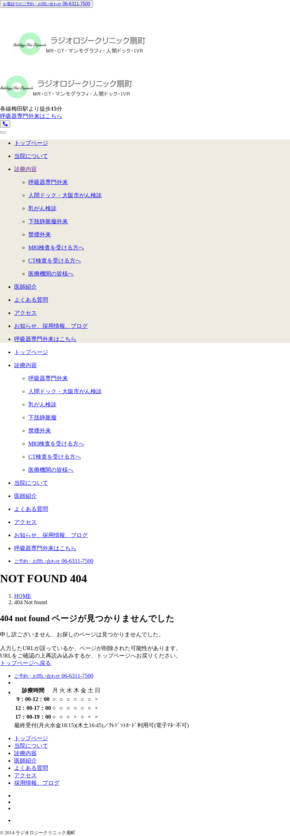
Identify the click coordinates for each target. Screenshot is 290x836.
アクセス (25, 313)
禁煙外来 (39, 234)
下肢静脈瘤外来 (48, 221)
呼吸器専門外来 (48, 182)
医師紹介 (25, 287)
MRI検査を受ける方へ (56, 248)
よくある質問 (31, 300)
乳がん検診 (42, 208)
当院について (31, 156)
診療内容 (25, 169)
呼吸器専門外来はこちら (31, 116)
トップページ (31, 143)
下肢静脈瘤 (42, 417)
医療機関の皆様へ (51, 274)
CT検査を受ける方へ (54, 261)
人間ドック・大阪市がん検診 (65, 195)
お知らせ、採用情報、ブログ (51, 326)
